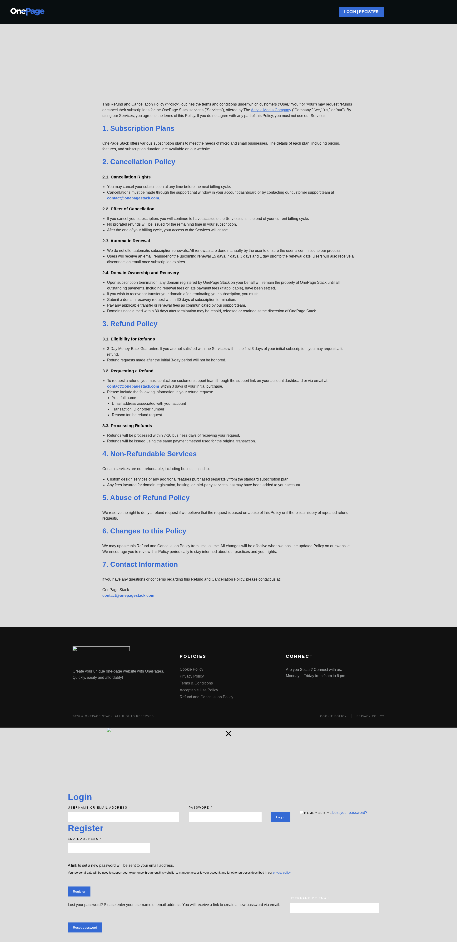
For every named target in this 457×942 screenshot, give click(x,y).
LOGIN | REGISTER (361, 12)
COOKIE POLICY (333, 716)
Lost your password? (349, 812)
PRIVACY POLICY (370, 716)
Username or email (310, 898)
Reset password (85, 927)
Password (201, 807)
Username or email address (99, 807)
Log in (280, 817)
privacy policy (281, 872)
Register (79, 891)
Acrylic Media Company (271, 110)
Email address (84, 839)
